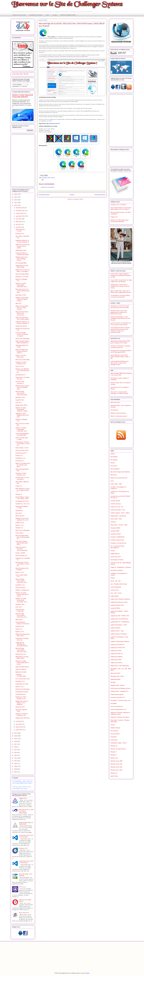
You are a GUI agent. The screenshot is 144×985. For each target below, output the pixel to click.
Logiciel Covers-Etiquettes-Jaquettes (120, 599)
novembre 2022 (20, 210)
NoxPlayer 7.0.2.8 (20, 397)
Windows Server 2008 (116, 761)
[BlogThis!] (42, 175)
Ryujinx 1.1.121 (20, 525)
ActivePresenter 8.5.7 (21, 453)
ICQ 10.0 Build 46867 (21, 263)
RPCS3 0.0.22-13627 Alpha (23, 359)
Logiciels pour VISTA (115, 659)
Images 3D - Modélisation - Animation (120, 567)
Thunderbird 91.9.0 (20, 694)
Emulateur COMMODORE (117, 537)
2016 (15, 747)
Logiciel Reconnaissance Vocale (118, 602)
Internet (112, 578)
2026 (15, 194)
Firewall (112, 550)
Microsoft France (115, 402)
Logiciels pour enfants (116, 662)
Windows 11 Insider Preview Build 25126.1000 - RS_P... (22, 285)
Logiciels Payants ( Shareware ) (118, 634)
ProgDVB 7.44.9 (20, 522)
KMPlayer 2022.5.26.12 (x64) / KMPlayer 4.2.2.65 (22, 259)
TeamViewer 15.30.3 (21, 295)
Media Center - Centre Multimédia (119, 665)
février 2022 (19, 727)
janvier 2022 (19, 729)
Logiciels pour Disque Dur (117, 644)
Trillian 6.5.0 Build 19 (21, 669)
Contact (47, 15)
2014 (15, 752)
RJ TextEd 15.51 (20, 461)
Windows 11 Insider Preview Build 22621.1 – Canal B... (23, 594)
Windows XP (113, 773)
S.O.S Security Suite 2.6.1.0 (23, 679)
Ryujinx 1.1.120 (20, 572)
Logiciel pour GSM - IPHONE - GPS (119, 616)
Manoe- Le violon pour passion (118, 416)
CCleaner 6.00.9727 (21, 587)
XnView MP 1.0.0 (20, 707)
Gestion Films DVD (115, 556)
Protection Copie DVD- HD (117, 697)
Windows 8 (113, 755)
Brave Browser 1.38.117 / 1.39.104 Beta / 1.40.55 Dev (22, 564)
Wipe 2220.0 (19, 619)
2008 (15, 769)
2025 (15, 197)
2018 (15, 741)
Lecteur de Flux (114, 590)
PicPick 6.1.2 (19, 486)
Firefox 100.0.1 (19, 533)
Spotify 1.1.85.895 (20, 553)
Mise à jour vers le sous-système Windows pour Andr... (23, 291)
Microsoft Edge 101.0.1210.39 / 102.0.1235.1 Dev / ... (22, 650)
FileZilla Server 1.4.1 (21, 654)
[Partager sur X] (44, 175)
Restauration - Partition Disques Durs (120, 700)
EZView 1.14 (19, 629)
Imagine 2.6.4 (114, 217)
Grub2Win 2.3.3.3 (20, 681)
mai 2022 (18, 227)
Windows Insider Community (19, 15)
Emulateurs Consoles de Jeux (118, 543)
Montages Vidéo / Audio (117, 676)
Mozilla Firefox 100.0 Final (22, 718)
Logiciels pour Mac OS (116, 653)
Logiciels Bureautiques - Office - (119, 625)
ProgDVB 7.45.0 (20, 400)
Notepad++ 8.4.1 (20, 604)
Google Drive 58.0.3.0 (21, 326)
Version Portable (115, 734)
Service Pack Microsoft (116, 706)
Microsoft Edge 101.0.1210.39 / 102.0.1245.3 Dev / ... (22, 615)
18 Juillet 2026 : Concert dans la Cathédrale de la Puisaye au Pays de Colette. (120, 286)
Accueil (72, 194)
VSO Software (114, 731)
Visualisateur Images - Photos (118, 743)
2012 (15, 758)
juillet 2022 (19, 221)
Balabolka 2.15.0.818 (21, 672)
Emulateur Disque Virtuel (117, 540)
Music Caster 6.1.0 (24, 912)
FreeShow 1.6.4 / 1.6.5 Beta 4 (118, 204)
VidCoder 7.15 (19, 528)
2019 (15, 738)
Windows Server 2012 (116, 764)
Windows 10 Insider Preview (118, 749)
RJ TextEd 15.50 (20, 626)
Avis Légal (54, 15)
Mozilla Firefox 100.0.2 (22, 405)
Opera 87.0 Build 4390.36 (22, 274)
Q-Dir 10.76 (19, 513)
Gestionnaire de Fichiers (116, 559)
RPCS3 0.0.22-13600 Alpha (23, 530)
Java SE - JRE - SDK (115, 581)
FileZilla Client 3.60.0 (21, 250)
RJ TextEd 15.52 (20, 233)
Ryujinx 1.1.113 (20, 686)
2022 (15, 205)
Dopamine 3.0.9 (23, 848)
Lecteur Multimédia (115, 587)
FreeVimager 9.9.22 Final (22, 501)
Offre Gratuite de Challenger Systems (120, 688)
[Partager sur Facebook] (45, 175)
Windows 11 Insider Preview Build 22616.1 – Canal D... (23, 662)
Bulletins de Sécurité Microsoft (118, 478)
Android (112, 454)
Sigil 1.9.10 (18, 303)
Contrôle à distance (115, 504)
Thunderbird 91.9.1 (20, 375)
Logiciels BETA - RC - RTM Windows (119, 622)
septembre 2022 (20, 216)
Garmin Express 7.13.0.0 (22, 448)
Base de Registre (115, 469)
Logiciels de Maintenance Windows (119, 641)
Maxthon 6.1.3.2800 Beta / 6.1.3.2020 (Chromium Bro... (22, 370)
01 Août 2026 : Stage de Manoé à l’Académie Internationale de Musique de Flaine (120, 275)
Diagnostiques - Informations (118, 516)
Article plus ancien (100, 194)
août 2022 (19, 219)
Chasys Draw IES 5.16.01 (22, 450)
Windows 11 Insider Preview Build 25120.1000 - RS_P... (22, 429)
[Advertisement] (23, 160)
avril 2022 (18, 721)
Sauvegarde (113, 703)
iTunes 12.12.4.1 (20, 366)
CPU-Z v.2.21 (22, 887)
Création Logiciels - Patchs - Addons (120, 513)
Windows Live (114, 758)
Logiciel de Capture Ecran (117, 605)
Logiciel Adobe (114, 596)
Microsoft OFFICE (115, 673)
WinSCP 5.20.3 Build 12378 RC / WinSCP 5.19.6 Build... (23, 465)
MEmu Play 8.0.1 (20, 516)
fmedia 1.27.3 (19, 455)
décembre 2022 (20, 208)
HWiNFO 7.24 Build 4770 (22, 590)
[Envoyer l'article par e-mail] (42, 179)
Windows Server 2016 (116, 767)
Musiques (113, 682)
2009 (15, 766)
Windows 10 (113, 746)
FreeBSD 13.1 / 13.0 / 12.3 (23, 504)
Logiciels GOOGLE (115, 628)
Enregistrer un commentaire (47, 187)
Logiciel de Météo (115, 608)
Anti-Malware (114, 457)
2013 (15, 755)
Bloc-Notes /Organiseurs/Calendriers (120, 472)
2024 (15, 200)
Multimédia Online (115, 679)
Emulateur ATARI (114, 531)
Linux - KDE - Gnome (116, 593)
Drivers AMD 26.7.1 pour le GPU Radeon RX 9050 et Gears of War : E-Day (120, 357)
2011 (15, 761)
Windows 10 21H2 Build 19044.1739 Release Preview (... (22, 299)
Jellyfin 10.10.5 (23, 798)
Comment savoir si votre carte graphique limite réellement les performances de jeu (118, 312)
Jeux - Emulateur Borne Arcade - (119, 584)
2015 (15, 749)
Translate (24, 86)
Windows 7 (113, 752)
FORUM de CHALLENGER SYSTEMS (67, 15)
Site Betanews (114, 410)
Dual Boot (113, 522)
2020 (15, 736)
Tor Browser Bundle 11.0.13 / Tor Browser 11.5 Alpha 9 (22, 334)
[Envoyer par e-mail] (41, 175)
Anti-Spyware (114, 460)
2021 (15, 733)
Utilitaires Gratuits (115, 728)
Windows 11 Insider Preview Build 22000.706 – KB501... (22, 409)
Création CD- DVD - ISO (116, 507)
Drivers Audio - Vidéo (116, 519)
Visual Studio (113, 740)
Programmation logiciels (117, 694)
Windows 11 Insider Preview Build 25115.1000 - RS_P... (22, 600)
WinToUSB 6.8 (19, 510)
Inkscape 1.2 (19, 494)
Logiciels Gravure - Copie (117, 631)
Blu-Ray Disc (113, 475)
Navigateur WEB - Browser (48, 177)
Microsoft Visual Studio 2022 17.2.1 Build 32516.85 (22, 307)
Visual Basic (113, 737)
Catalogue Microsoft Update (35, 15)
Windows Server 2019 (116, 770)
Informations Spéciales (116, 570)
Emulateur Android (115, 534)
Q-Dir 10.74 (19, 607)
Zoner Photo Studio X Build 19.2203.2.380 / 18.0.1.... (22, 543)
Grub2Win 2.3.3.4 (20, 585)
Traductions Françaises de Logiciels (119, 717)
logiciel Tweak (114, 776)
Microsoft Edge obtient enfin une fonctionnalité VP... (23, 537)
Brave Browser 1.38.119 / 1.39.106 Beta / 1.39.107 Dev (23, 443)
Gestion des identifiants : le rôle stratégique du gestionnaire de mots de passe (120, 318)
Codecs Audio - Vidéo (116, 484)
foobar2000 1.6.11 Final (22, 684)
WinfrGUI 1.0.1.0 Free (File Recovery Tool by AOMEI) (23, 246)
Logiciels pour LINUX (116, 650)
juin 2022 (18, 224)
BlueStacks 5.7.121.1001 (22, 276)
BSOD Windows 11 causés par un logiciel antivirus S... (23, 490)
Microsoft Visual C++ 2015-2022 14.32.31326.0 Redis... (22, 549)
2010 (15, 763)
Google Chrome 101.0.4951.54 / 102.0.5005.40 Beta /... (22, 644)
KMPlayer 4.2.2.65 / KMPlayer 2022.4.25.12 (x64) (22, 415)
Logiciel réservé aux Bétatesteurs (119, 619)
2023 (15, 202)
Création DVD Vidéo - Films (117, 510)
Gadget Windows (115, 553)
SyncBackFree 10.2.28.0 (22, 692)
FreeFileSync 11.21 (21, 458)
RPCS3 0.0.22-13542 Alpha (23, 689)
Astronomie (113, 466)
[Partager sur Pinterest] (47, 175)
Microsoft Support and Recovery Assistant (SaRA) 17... (22, 351)
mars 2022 (19, 724)
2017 (15, 744)
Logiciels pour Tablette (116, 656)
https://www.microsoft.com (53, 123)
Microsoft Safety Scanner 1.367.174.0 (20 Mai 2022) (22, 387)
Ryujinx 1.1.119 (20, 631)
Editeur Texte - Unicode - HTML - (119, 525)
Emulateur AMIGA (115, 528)
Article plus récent (44, 194)
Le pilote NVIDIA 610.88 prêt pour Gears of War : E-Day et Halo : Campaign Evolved (119, 363)
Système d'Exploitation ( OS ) (118, 709)
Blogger (87, 973)
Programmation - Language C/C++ (119, 691)
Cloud (112, 481)
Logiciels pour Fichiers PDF (117, 647)
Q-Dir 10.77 (19, 402)
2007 (15, 772)
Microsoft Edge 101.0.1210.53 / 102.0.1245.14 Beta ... (22, 393)
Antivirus (112, 463)
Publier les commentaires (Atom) (75, 199)
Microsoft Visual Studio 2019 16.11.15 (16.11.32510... (22, 313)
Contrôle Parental (115, 501)
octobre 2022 (19, 213)
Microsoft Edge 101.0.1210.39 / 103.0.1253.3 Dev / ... (22, 581)
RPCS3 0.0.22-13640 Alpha (23, 338)
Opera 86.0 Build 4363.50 (22, 667)
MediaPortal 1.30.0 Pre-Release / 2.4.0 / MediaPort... (22, 703)
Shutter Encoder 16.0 (21, 555)
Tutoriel (112, 725)
